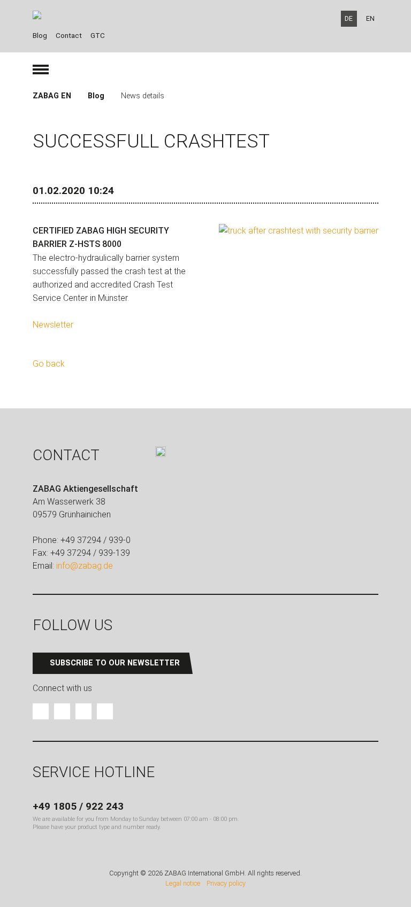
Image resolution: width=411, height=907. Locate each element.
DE (349, 18)
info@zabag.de (84, 566)
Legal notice (182, 883)
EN (370, 18)
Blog (40, 36)
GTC (97, 36)
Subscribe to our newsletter (115, 663)
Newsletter (53, 325)
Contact (69, 36)
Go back (49, 364)
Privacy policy (226, 883)
